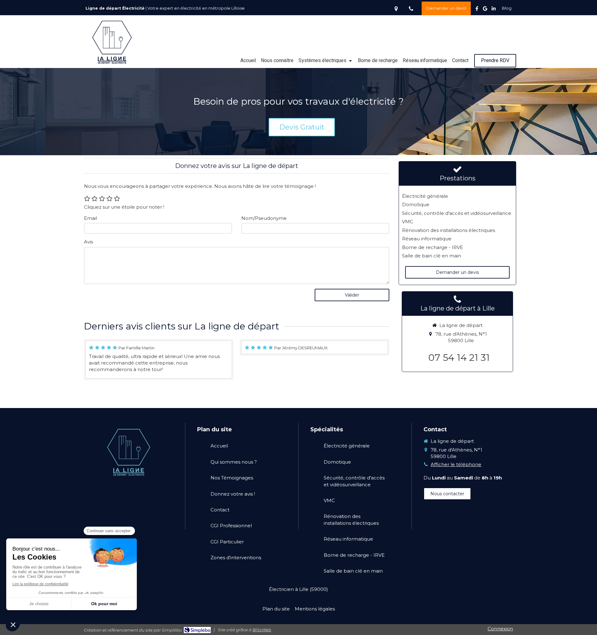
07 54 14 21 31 (459, 357)
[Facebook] (476, 9)
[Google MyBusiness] (485, 9)
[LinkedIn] (494, 9)
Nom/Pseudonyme (264, 218)
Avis (88, 242)
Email (90, 218)
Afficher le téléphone (456, 464)
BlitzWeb (261, 629)
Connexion (500, 629)
